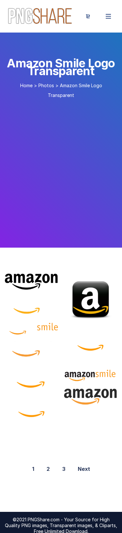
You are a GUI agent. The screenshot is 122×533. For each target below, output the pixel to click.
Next (84, 469)
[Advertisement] (61, 170)
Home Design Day (91, 398)
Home (26, 85)
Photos (46, 85)
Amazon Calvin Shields (42, 353)
